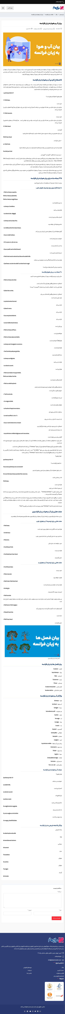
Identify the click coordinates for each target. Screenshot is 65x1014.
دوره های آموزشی (27, 968)
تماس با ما (29, 973)
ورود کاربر (10, 8)
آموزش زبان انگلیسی (9, 946)
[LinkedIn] (37, 1011)
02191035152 (59, 2)
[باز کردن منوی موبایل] (3, 8)
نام (60, 910)
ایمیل (29, 910)
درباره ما (30, 970)
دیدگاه (59, 892)
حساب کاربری (60, 970)
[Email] (40, 1011)
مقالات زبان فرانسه (37, 29)
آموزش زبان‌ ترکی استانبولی (40, 946)
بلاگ (63, 968)
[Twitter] (35, 1011)
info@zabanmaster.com (54, 960)
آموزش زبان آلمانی (19, 946)
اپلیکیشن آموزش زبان (59, 976)
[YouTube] (30, 1011)
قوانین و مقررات (60, 973)
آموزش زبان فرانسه (28, 946)
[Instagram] (32, 1011)
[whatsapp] (24, 1011)
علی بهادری (45, 29)
